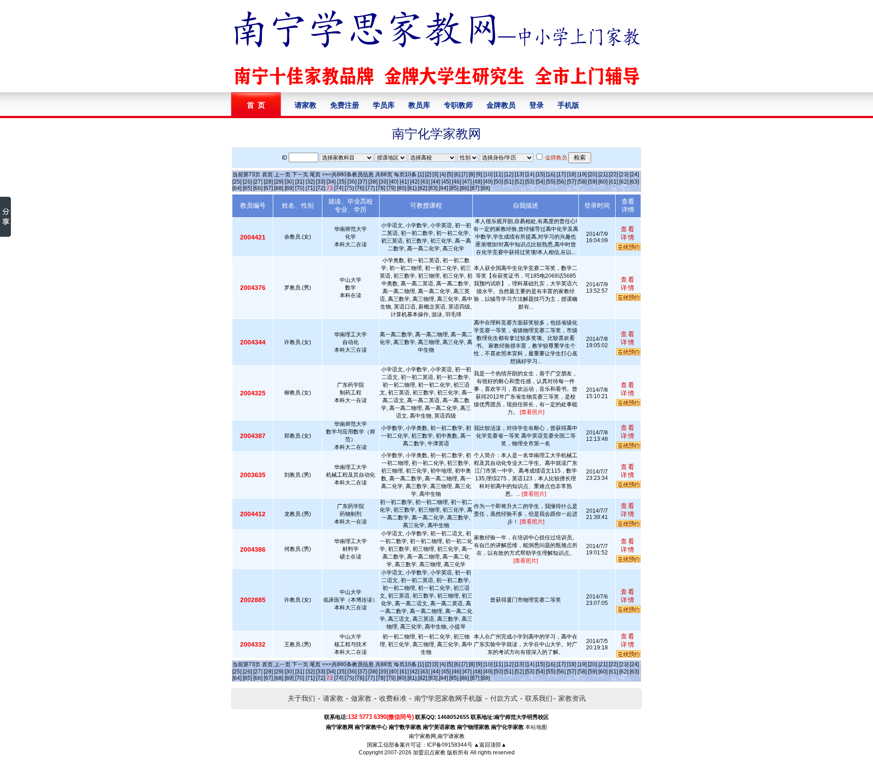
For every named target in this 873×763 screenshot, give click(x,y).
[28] (268, 182)
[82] (422, 188)
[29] (278, 182)
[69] (289, 188)
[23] (623, 174)
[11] (498, 174)
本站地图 (536, 727)
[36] (351, 182)
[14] (529, 174)
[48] (477, 182)
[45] (446, 182)
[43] (425, 182)
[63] (634, 182)
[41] (404, 182)
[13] (519, 174)
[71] (310, 188)
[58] (582, 182)
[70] (299, 188)
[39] (383, 182)
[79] (391, 188)
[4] (443, 174)
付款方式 (503, 698)
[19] (582, 174)
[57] (571, 182)
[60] (602, 182)
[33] (320, 182)
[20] (592, 174)
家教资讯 (572, 698)
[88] (485, 188)
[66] (257, 188)
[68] (278, 188)
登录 (536, 105)
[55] (550, 182)
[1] (421, 174)
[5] (450, 174)
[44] (435, 182)
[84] (443, 188)
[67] (268, 188)
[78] (380, 188)
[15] (540, 174)
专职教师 (458, 105)
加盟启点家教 (429, 752)
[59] (592, 182)
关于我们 (301, 698)
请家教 (305, 105)
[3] (435, 174)
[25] (236, 182)
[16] (550, 174)
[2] (428, 174)
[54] (540, 182)
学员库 (384, 105)
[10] (487, 174)
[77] (370, 188)
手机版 (568, 105)
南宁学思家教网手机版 (448, 698)
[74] (338, 188)
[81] (411, 188)
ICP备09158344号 (449, 745)
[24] (634, 174)
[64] (236, 188)
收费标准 (392, 698)
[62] (623, 182)
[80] (401, 188)
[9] (479, 174)
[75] (349, 188)
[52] (519, 182)
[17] (561, 174)
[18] (571, 174)
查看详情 (628, 233)
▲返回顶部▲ (490, 745)
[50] (498, 182)
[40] (393, 182)
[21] (602, 174)
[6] (457, 174)
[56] (561, 182)
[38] (372, 182)
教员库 (419, 105)
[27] (257, 182)
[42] (414, 182)
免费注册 (344, 105)
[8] (472, 174)
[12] (508, 174)
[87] (474, 188)
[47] (467, 182)
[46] (456, 182)
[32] (310, 182)
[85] (453, 188)
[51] (508, 182)
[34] (331, 182)
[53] (529, 182)
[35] (341, 182)
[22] (613, 174)
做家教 (361, 698)
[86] (464, 188)
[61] (613, 182)
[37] (362, 182)
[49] (487, 182)
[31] (299, 182)
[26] (247, 182)
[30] (289, 182)
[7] (464, 174)
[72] (320, 188)
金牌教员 (501, 105)
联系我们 (538, 698)
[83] (432, 188)
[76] (359, 188)
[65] (247, 188)
